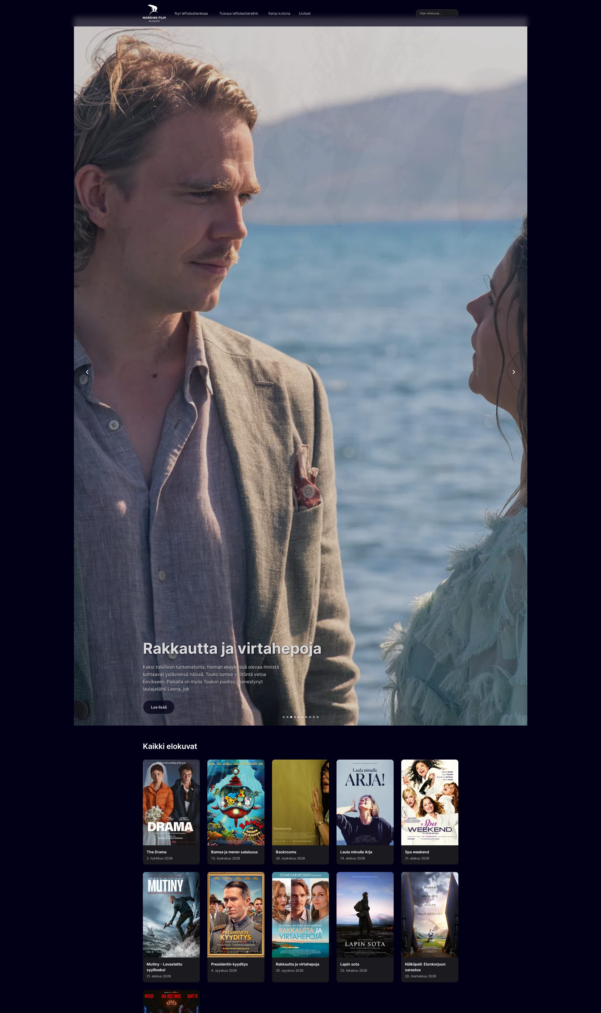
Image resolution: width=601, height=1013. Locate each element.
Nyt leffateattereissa (191, 13)
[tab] (284, 717)
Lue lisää (159, 707)
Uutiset (305, 13)
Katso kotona (279, 13)
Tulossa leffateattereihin (238, 13)
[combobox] (437, 13)
